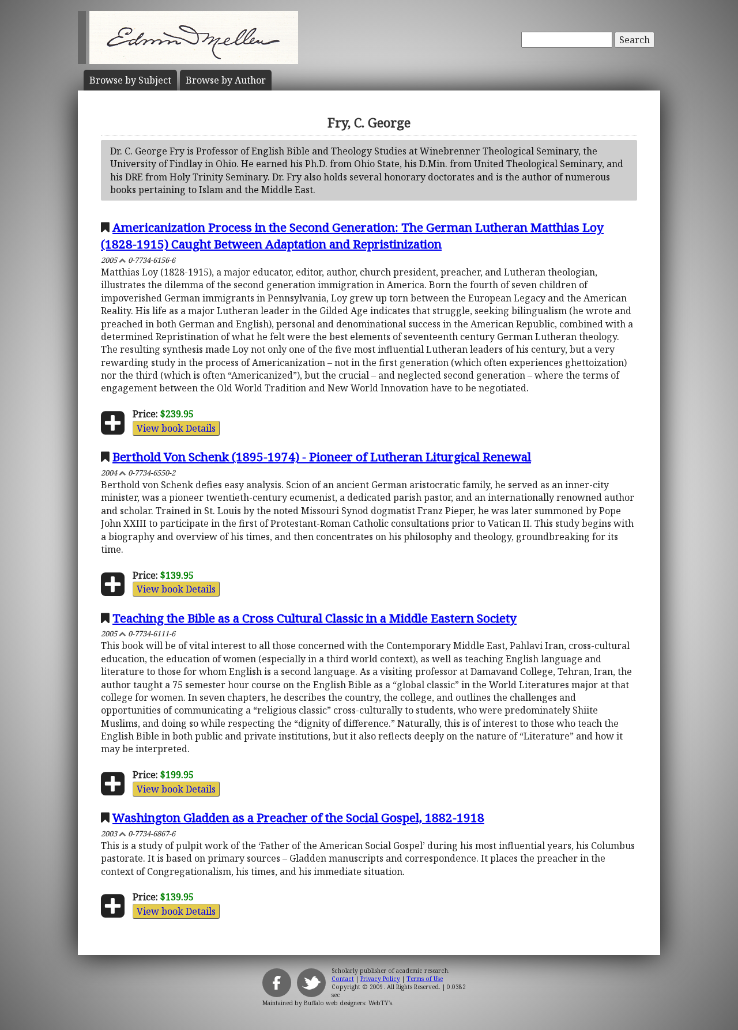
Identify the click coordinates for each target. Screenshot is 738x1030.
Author (226, 80)
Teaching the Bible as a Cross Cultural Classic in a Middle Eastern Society (314, 618)
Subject (130, 80)
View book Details (176, 428)
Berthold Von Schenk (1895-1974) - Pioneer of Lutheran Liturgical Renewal (321, 456)
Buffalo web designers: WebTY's (348, 1003)
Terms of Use (424, 979)
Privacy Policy (380, 979)
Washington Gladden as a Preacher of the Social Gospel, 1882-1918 (298, 817)
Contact (343, 979)
